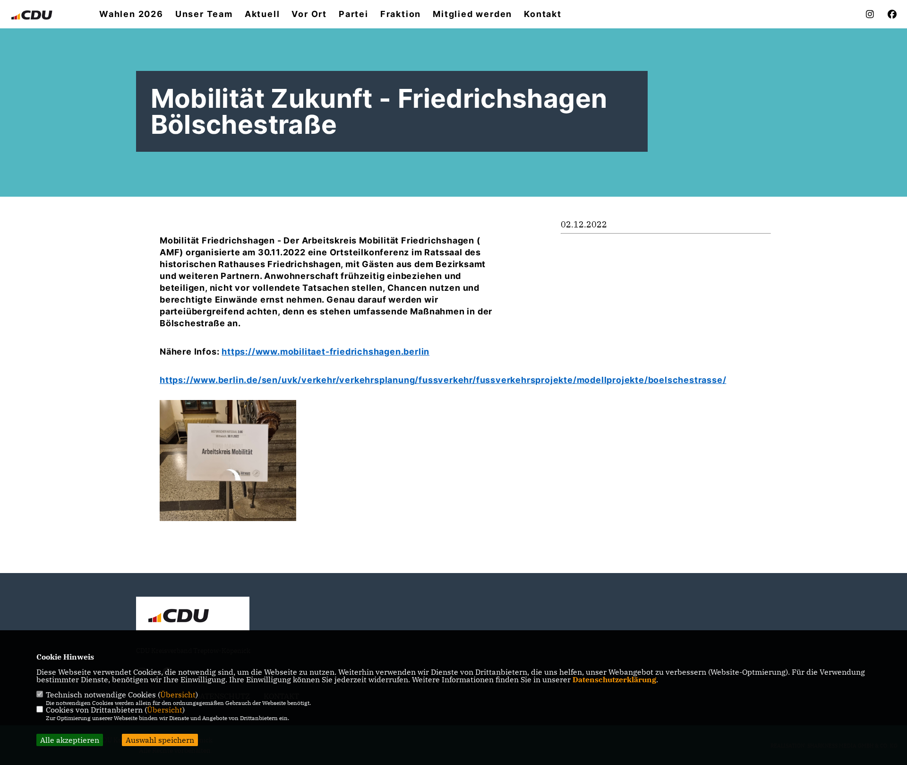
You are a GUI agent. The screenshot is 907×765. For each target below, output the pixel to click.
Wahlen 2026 (131, 14)
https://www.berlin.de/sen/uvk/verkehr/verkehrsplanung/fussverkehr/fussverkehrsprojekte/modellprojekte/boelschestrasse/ (443, 380)
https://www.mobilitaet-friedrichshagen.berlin (325, 351)
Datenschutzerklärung (614, 679)
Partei (353, 14)
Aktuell (262, 14)
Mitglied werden (472, 14)
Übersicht (178, 694)
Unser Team (204, 14)
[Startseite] (192, 615)
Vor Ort (309, 14)
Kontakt (543, 14)
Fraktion (400, 14)
